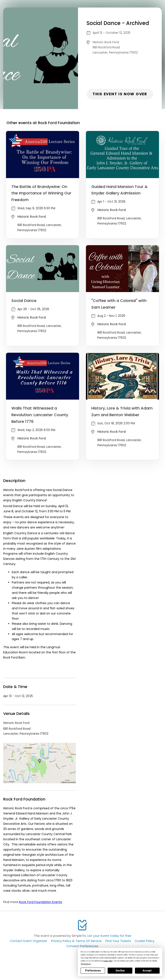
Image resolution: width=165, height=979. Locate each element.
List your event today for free (109, 936)
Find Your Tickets (118, 941)
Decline (120, 970)
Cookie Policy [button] (108, 961)
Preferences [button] (86, 964)
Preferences (93, 970)
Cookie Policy (144, 941)
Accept (147, 970)
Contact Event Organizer (28, 941)
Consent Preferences (82, 946)
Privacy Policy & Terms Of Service (76, 941)
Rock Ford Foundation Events (40, 902)
